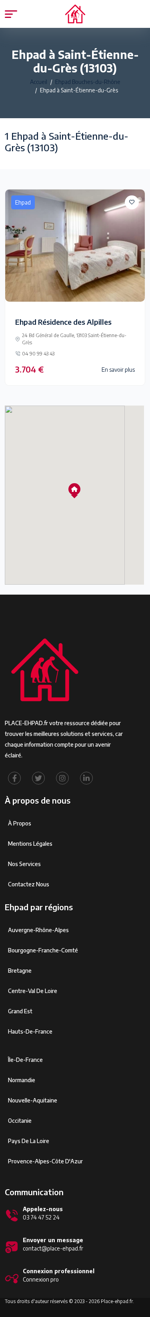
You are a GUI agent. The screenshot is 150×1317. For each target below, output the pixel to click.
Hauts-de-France (30, 1031)
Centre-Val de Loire (32, 990)
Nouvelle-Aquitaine (32, 1100)
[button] (74, 489)
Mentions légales (30, 843)
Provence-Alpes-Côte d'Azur (45, 1161)
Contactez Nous (28, 884)
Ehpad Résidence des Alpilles (63, 321)
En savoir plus (118, 369)
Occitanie (20, 1120)
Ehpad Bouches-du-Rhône (87, 81)
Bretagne (20, 970)
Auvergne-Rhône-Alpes (38, 930)
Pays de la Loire (28, 1140)
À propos (19, 823)
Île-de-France (25, 1059)
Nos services (24, 863)
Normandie (21, 1080)
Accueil (38, 81)
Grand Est (20, 1011)
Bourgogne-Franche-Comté (43, 950)
